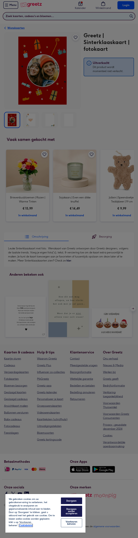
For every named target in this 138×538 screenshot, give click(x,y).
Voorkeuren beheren (71, 522)
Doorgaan (71, 501)
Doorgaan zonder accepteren (71, 511)
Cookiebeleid (25, 525)
